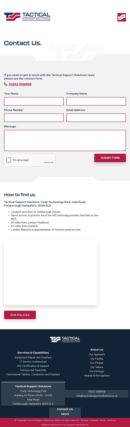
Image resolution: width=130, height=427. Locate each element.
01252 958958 (20, 84)
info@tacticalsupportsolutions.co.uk (97, 396)
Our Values (97, 367)
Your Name (11, 93)
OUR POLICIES (20, 315)
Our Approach (97, 354)
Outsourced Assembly (33, 370)
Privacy (84, 420)
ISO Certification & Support (33, 366)
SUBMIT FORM (110, 157)
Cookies (94, 420)
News (65, 413)
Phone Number (14, 110)
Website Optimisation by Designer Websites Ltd (65, 424)
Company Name (76, 93)
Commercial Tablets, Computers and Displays (33, 374)
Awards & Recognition (97, 375)
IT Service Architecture (33, 361)
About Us (96, 349)
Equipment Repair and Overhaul (33, 357)
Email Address (75, 110)
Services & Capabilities (33, 352)
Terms (103, 420)
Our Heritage (96, 371)
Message (10, 126)
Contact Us (65, 409)
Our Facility (96, 358)
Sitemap (111, 420)
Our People (96, 363)
